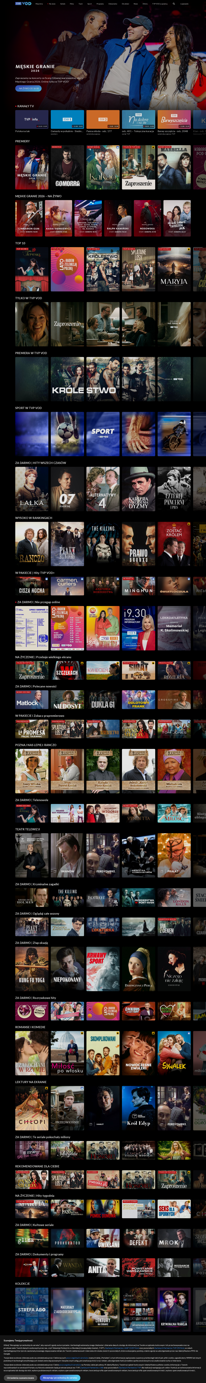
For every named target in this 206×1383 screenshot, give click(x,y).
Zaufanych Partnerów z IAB (91, 1367)
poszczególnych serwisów (77, 1358)
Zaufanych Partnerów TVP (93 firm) (169, 1348)
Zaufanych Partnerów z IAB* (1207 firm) (122, 1348)
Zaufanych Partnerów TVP (130, 1367)
